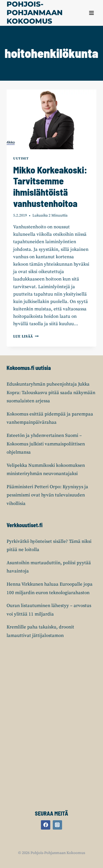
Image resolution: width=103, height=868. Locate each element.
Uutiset (21, 158)
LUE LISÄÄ (26, 336)
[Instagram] (57, 825)
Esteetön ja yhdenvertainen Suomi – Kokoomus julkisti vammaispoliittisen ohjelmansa (46, 443)
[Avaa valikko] (91, 13)
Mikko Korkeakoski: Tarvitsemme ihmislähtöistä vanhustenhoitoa (50, 186)
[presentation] (51, 119)
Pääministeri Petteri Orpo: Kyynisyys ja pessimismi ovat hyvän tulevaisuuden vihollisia (47, 495)
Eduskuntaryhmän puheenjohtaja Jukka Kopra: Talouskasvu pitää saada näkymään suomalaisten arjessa (51, 392)
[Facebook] (45, 825)
